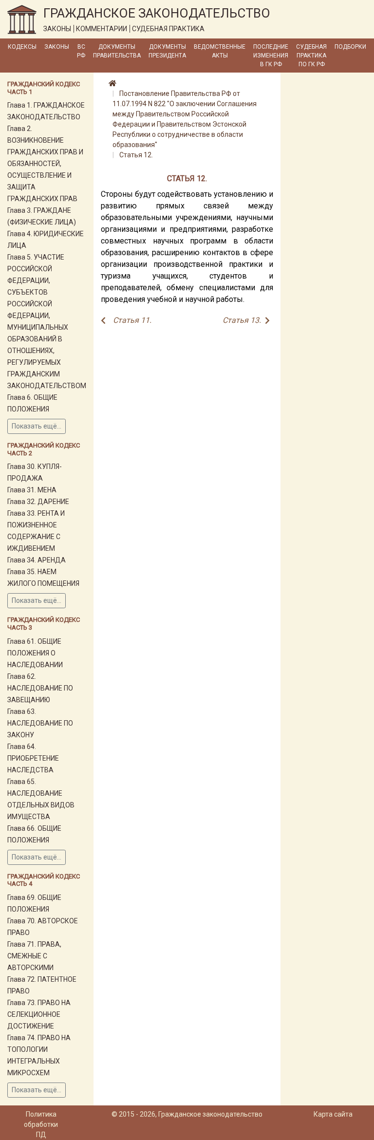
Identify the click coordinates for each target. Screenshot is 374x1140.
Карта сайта (333, 1114)
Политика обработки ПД (41, 1124)
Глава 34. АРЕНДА (36, 560)
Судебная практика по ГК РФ (311, 55)
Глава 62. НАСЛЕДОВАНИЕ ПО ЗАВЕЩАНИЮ (40, 688)
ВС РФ (81, 51)
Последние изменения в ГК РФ (270, 55)
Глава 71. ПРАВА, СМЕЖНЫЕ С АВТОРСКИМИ (34, 956)
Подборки (350, 46)
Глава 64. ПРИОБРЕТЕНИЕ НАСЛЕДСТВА (33, 758)
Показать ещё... (36, 426)
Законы (56, 46)
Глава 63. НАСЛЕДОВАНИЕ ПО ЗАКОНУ (40, 723)
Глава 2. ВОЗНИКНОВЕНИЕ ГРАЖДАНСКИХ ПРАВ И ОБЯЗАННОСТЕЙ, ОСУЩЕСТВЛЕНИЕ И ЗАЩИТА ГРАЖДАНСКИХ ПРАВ (45, 164)
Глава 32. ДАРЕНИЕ (38, 501)
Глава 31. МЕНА (31, 490)
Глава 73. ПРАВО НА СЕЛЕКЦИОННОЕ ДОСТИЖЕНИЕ (39, 1014)
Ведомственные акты (219, 51)
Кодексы (22, 46)
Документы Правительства (117, 51)
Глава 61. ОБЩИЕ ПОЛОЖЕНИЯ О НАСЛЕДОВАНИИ (35, 653)
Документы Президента (167, 51)
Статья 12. (136, 155)
